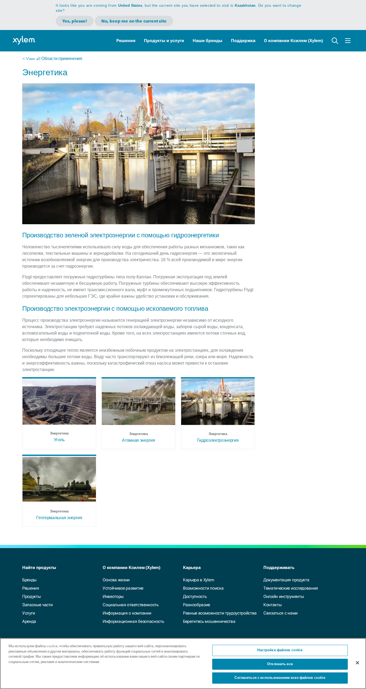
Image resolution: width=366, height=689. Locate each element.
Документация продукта (286, 579)
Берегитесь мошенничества (209, 621)
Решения (125, 40)
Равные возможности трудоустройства (220, 613)
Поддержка (243, 40)
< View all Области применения (52, 58)
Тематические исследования (290, 588)
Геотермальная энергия (59, 517)
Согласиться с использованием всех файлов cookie (279, 678)
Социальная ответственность (131, 604)
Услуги (28, 613)
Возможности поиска (203, 588)
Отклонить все (280, 664)
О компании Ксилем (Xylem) (293, 40)
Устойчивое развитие (123, 588)
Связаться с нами (280, 613)
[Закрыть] (357, 663)
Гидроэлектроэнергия (218, 440)
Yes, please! (74, 21)
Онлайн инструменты (283, 596)
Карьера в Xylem (198, 579)
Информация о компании (127, 613)
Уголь (59, 439)
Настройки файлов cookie (279, 650)
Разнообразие (196, 604)
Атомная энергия (138, 440)
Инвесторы (113, 596)
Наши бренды (207, 40)
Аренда (29, 621)
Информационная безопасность (133, 621)
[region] (183, 663)
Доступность (195, 596)
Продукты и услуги (164, 40)
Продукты (31, 596)
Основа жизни (116, 579)
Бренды (29, 579)
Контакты (272, 604)
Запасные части (37, 604)
